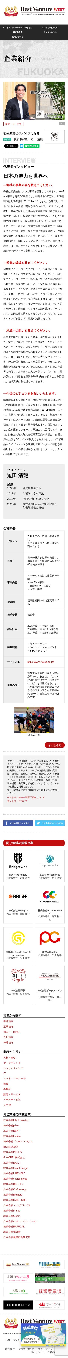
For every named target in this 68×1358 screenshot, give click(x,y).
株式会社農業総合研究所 (16, 1237)
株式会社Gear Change (15, 1168)
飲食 (5, 1083)
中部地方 (8, 1021)
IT (4, 1073)
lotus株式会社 (11, 1146)
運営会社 (10, 1348)
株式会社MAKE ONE (14, 1200)
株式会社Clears (11, 1216)
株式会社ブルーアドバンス (18, 1141)
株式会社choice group (15, 1178)
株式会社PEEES (12, 1152)
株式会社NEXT (11, 1130)
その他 (7, 1105)
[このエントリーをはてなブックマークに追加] (21, 147)
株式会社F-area (11, 1210)
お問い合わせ (17, 37)
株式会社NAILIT (12, 1162)
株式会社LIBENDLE (14, 1173)
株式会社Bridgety (12, 1194)
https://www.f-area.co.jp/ (40, 661)
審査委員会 (17, 32)
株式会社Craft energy (15, 1189)
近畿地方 (8, 1026)
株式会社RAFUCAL (14, 1226)
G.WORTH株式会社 (14, 1157)
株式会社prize (11, 1125)
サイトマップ (45, 1348)
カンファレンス (50, 32)
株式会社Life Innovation (16, 1120)
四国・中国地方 (12, 1031)
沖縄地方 (8, 1042)
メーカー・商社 (12, 1099)
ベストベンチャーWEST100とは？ (17, 28)
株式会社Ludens (12, 1136)
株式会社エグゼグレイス (16, 1205)
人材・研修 (9, 1057)
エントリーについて (50, 28)
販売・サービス (13, 124)
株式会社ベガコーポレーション (20, 1221)
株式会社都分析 (12, 1232)
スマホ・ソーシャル (14, 1078)
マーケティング (12, 1063)
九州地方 (8, 1037)
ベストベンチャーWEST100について (26, 797)
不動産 (7, 1089)
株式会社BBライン (13, 1184)
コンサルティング (13, 1068)
